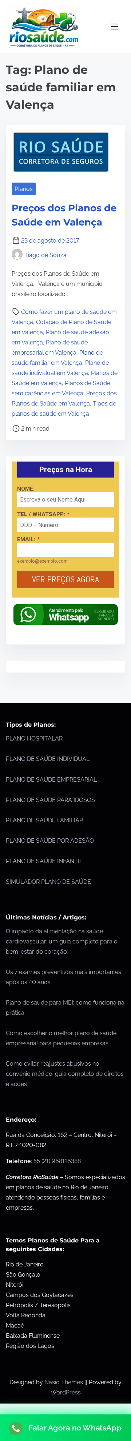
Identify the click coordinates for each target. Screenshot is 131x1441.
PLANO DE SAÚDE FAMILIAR (44, 820)
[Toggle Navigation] (114, 26)
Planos (24, 188)
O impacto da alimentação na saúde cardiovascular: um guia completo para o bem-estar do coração (62, 941)
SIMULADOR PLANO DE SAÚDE (48, 881)
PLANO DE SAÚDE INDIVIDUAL (48, 758)
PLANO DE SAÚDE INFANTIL (44, 861)
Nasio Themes (64, 1382)
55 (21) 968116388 (57, 1161)
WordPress (66, 1392)
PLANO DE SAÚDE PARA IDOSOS (50, 800)
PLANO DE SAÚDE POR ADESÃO (50, 840)
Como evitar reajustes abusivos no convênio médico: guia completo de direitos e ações (65, 1073)
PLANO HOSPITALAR (34, 738)
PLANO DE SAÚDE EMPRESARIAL (51, 779)
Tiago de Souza (45, 255)
